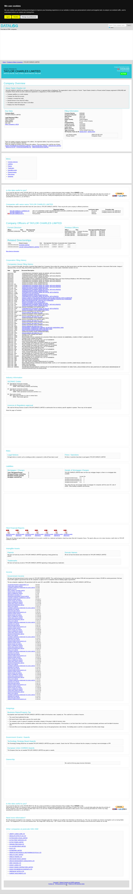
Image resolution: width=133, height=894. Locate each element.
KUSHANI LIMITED (24, 245)
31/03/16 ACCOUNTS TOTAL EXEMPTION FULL (35, 306)
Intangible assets (12, 170)
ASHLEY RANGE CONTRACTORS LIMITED (21, 867)
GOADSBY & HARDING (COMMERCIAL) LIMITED (19, 597)
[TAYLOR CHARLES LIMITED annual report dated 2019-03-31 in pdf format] (48, 532)
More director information (12, 251)
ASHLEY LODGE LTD (15, 865)
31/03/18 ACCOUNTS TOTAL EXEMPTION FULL (35, 295)
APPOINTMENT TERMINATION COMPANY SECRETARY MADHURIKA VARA (43, 327)
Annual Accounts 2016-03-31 (20, 535)
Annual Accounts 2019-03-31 (48, 535)
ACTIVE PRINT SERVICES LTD (17, 840)
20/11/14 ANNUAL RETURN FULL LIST (32, 316)
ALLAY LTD (12, 848)
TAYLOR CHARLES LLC (16, 212)
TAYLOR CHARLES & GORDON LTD (19, 211)
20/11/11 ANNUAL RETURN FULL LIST (32, 326)
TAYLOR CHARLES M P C (17, 213)
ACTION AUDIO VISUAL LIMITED (18, 838)
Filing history (11, 174)
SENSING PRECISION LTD (16, 844)
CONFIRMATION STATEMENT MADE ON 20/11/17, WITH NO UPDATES (41, 304)
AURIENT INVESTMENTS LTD (17, 873)
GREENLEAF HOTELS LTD (16, 871)
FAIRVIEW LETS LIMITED (13, 609)
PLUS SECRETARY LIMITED (39, 145)
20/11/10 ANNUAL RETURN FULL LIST (32, 333)
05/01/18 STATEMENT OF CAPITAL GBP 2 (33, 301)
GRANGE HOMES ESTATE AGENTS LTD (17, 612)
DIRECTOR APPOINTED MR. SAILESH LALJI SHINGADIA (37, 300)
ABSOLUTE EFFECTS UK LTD (17, 836)
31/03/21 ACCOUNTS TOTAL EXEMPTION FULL (35, 288)
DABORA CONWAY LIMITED (14, 599)
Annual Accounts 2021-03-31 (68, 535)
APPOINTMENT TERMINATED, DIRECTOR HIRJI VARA (37, 329)
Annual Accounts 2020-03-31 (58, 535)
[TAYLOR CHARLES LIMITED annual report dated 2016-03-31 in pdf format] (20, 532)
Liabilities (10, 164)
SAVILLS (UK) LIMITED (13, 606)
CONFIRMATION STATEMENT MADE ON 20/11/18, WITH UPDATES (40, 296)
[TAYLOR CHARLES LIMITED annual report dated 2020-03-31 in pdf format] (58, 532)
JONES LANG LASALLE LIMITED (15, 586)
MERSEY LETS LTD (12, 589)
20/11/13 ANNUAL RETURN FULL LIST (32, 321)
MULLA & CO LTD (10, 147)
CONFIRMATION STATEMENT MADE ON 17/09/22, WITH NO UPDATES (41, 285)
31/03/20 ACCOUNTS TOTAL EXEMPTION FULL (35, 291)
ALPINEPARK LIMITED (15, 850)
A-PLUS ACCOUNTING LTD (23, 147)
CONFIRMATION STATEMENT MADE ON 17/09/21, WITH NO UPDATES (41, 287)
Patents (10, 166)
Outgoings (10, 176)
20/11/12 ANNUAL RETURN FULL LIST (32, 323)
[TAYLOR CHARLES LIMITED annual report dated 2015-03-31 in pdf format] (10, 532)
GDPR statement (75, 882)
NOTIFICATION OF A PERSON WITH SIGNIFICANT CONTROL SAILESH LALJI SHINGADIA (46, 299)
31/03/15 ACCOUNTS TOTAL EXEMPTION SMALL (35, 310)
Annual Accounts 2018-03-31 (39, 535)
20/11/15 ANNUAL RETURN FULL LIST (32, 312)
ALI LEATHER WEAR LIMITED (17, 846)
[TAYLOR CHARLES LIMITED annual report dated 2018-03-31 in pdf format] (39, 532)
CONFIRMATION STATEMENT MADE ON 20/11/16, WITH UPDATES (40, 308)
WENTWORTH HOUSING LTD (14, 594)
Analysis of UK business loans (76, 883)
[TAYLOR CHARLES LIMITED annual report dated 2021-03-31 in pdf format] (68, 532)
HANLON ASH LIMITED (54, 145)
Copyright (55, 882)
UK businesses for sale (61, 883)
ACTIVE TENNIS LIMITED (16, 842)
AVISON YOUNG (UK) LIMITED (15, 592)
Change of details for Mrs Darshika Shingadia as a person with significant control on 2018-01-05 (47, 297)
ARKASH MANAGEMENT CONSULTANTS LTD (21, 861)
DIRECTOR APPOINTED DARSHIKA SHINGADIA (35, 330)
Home (4, 62)
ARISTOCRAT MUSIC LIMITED (17, 859)
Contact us (51, 883)
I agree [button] (8, 17)
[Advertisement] (56, 45)
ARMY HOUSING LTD (15, 863)
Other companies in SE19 (12, 124)
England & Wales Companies (15, 62)
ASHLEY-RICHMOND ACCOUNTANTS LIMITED (18, 145)
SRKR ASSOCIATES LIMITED (40, 147)
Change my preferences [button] (29, 17)
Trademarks (11, 168)
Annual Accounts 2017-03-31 (29, 535)
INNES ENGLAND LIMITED (14, 610)
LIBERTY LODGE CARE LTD (17, 834)
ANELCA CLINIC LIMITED (16, 854)
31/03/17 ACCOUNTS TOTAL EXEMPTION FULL (35, 303)
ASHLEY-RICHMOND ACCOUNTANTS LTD (20, 869)
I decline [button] (15, 17)
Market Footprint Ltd (65, 882)
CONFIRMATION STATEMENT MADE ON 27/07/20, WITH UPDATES (40, 292)
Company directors (13, 162)
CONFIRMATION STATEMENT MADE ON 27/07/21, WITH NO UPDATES (41, 289)
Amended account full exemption (30, 293)
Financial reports (12, 172)
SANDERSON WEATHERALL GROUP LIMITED (18, 596)
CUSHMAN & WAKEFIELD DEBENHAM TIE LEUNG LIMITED (21, 587)
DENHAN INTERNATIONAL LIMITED (16, 605)
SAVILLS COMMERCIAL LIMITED (15, 593)
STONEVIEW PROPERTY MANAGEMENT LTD (18, 584)
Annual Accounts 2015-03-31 (10, 535)
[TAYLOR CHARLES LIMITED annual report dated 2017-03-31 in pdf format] (29, 532)
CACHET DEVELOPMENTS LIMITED (29, 247)
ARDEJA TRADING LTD (15, 856)
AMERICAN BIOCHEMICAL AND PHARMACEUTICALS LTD (25, 852)
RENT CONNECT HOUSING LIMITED (16, 590)
